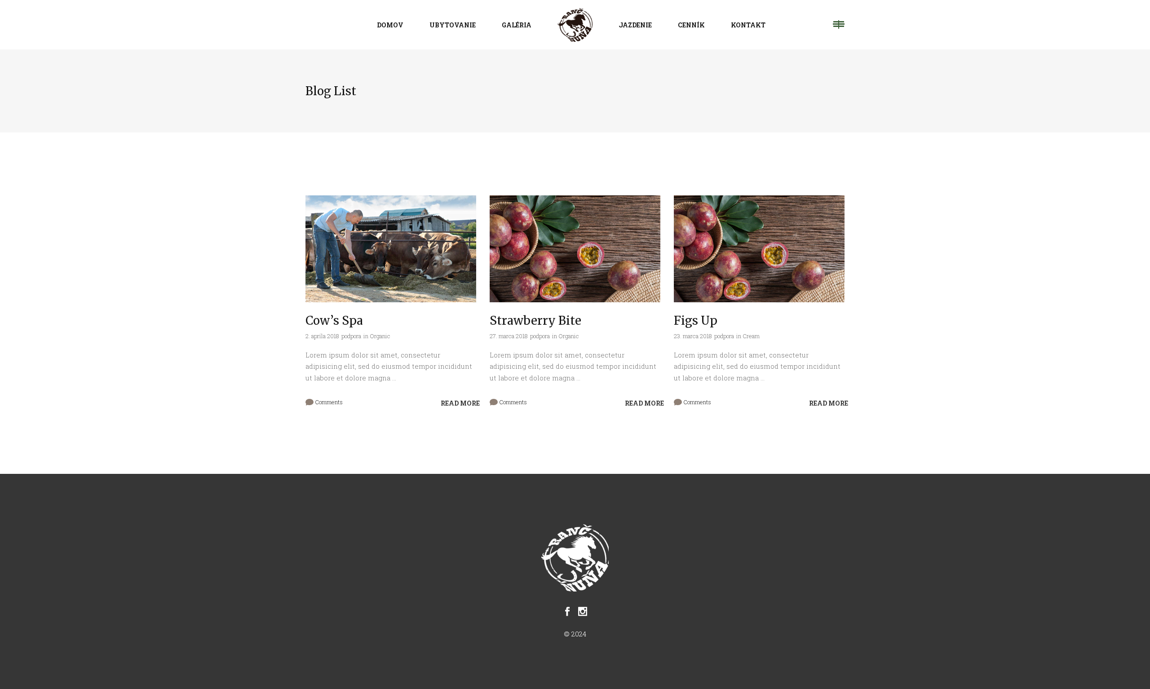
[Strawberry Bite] (575, 248)
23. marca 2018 (693, 336)
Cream (751, 336)
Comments (328, 402)
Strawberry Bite (535, 320)
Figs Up (695, 320)
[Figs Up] (759, 248)
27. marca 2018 (509, 336)
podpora (351, 336)
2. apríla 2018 (322, 336)
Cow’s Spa (334, 320)
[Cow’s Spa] (390, 248)
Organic (380, 336)
